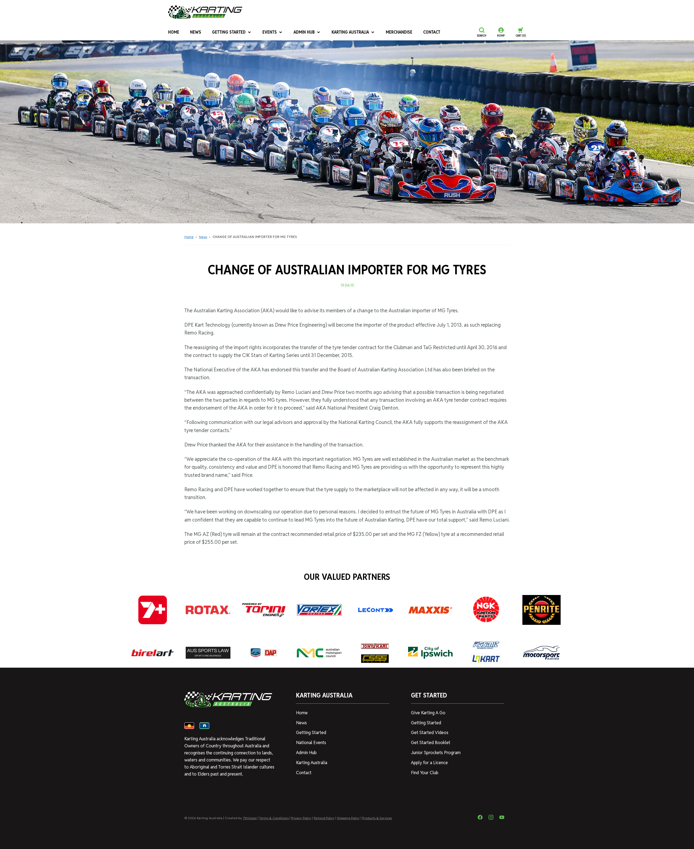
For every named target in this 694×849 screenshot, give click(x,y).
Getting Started (229, 32)
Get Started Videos (429, 732)
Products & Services (377, 818)
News (195, 32)
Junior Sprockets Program (436, 752)
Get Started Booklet (430, 742)
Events (269, 32)
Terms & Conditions (274, 818)
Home (173, 32)
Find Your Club (424, 773)
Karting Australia (350, 32)
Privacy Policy (301, 818)
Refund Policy (324, 818)
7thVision (250, 818)
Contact (431, 32)
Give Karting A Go (428, 713)
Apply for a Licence (429, 763)
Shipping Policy (348, 818)
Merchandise (399, 32)
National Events (311, 742)
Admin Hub (304, 32)
